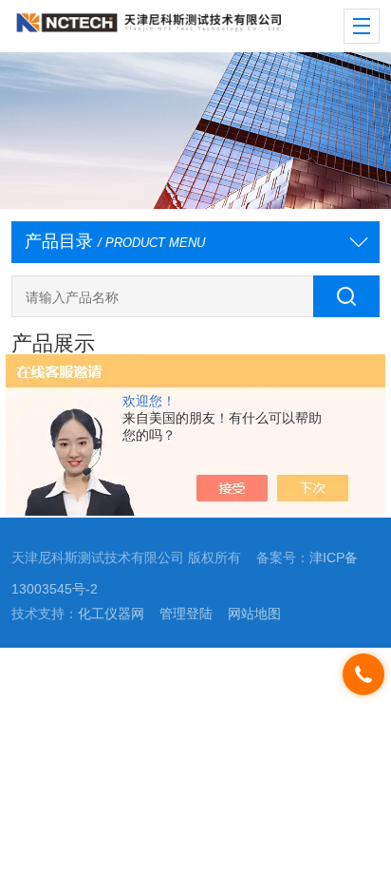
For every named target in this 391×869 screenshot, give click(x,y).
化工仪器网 (111, 613)
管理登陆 (186, 613)
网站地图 (254, 613)
